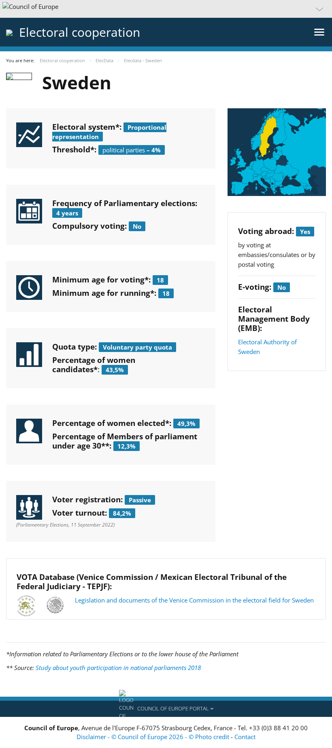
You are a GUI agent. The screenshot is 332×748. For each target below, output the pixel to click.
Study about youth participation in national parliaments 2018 (118, 668)
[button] (166, 9)
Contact (244, 737)
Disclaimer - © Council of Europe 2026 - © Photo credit (154, 737)
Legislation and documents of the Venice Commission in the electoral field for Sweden (194, 600)
